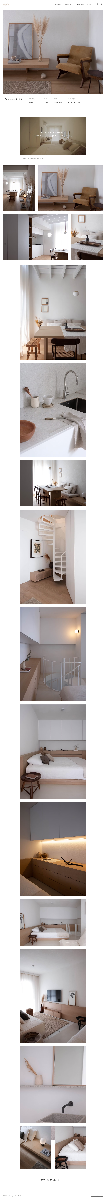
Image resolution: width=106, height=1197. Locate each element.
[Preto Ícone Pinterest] (97, 4)
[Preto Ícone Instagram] (101, 4)
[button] (90, 4)
